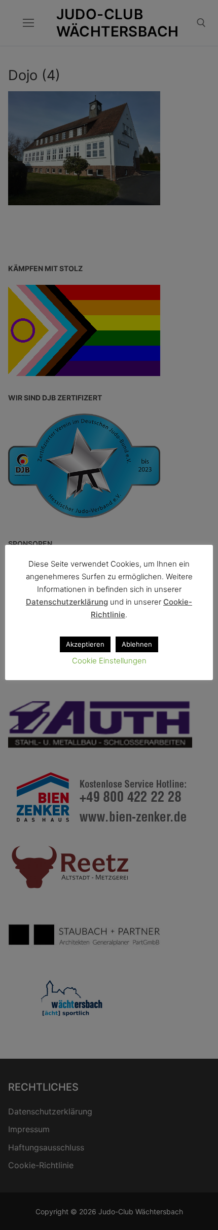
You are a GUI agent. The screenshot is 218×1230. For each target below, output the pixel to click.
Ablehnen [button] (137, 644)
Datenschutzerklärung (67, 602)
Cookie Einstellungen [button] (109, 660)
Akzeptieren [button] (85, 644)
